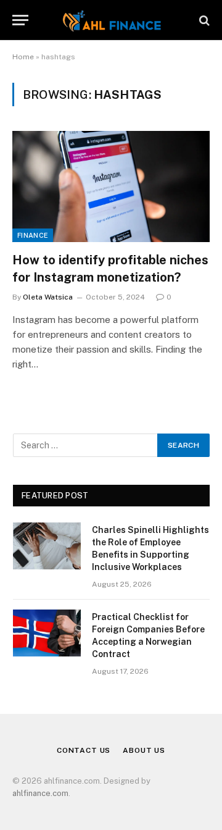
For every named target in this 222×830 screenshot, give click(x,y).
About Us (144, 750)
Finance (32, 235)
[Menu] (20, 20)
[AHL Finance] (110, 20)
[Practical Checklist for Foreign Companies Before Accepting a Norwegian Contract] (47, 633)
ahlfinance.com (40, 793)
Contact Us (83, 750)
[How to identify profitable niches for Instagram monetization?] (111, 186)
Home (23, 56)
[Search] (203, 20)
